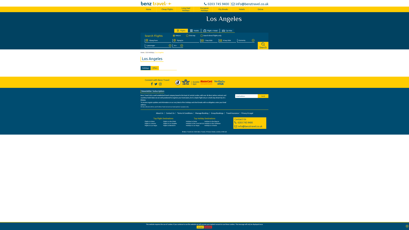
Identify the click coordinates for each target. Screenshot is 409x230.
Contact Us (170, 113)
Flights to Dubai (150, 121)
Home (148, 9)
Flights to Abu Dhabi (169, 121)
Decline (208, 227)
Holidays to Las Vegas (192, 125)
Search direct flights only (212, 35)
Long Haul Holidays (185, 9)
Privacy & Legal (247, 113)
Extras (260, 9)
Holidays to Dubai (191, 121)
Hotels (242, 9)
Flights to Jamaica (150, 123)
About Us (159, 113)
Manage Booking (201, 113)
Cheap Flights (167, 9)
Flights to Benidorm (169, 125)
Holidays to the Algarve (211, 121)
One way (192, 35)
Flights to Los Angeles (170, 123)
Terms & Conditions (185, 113)
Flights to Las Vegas (151, 125)
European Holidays (204, 9)
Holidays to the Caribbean (212, 123)
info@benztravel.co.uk (252, 4)
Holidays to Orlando (210, 125)
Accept (200, 227)
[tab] (181, 30)
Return (178, 35)
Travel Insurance (232, 113)
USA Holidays (150, 52)
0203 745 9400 (218, 4)
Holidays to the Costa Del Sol (195, 123)
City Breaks (223, 9)
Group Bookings (217, 113)
